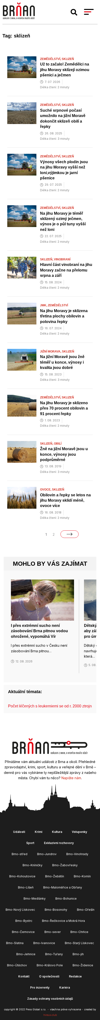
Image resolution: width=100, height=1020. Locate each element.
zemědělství (58, 305)
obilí (57, 443)
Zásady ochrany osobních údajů (50, 998)
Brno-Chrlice (79, 932)
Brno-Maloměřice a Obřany (62, 887)
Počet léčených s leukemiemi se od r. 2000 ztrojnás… (54, 706)
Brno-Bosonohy (56, 909)
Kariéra (64, 987)
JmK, (44, 305)
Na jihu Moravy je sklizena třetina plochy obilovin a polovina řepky (64, 316)
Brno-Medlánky (35, 898)
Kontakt (23, 976)
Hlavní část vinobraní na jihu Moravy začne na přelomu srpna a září (66, 270)
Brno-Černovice (23, 932)
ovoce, (46, 489)
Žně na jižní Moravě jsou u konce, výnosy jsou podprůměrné (64, 454)
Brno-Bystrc (23, 921)
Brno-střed (19, 854)
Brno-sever (52, 932)
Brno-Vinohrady (77, 854)
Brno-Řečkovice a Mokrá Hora (63, 921)
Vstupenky (79, 832)
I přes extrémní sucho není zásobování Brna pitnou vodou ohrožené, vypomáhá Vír (39, 631)
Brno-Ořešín (85, 909)
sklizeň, (47, 259)
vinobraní (62, 259)
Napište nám (71, 778)
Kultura (57, 832)
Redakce (75, 976)
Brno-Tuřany (54, 954)
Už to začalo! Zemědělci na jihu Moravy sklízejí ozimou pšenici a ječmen (64, 69)
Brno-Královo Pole (50, 965)
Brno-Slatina (15, 943)
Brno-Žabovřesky (65, 865)
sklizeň (68, 59)
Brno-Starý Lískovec (79, 943)
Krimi (38, 832)
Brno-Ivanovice (44, 943)
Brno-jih (78, 954)
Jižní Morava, (51, 351)
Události (19, 832)
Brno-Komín (82, 876)
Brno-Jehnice (25, 954)
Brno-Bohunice (66, 898)
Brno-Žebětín (54, 876)
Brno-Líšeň (25, 887)
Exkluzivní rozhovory (59, 843)
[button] (74, 12)
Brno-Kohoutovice (22, 876)
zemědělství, (51, 59)
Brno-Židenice (83, 965)
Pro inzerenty (40, 987)
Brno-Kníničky (32, 865)
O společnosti (49, 976)
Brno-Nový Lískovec (20, 909)
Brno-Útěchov (17, 965)
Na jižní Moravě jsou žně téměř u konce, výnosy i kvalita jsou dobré (62, 362)
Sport (30, 843)
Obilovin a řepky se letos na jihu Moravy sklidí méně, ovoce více (65, 500)
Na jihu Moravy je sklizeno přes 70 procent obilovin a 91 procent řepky (64, 408)
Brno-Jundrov (47, 854)
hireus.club (50, 1014)
